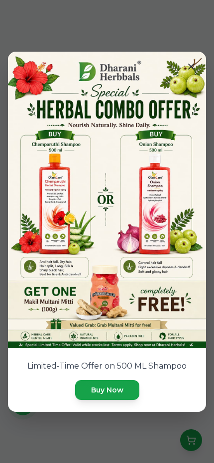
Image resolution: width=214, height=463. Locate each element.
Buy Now (107, 390)
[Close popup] (191, 67)
